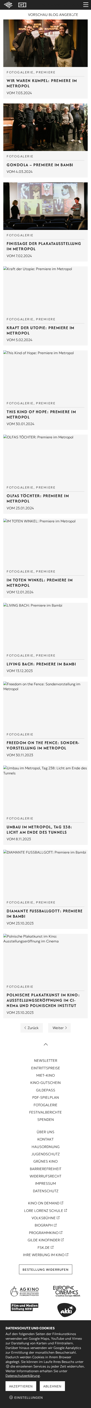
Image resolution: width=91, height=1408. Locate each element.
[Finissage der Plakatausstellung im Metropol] (45, 206)
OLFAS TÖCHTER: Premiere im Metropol (38, 498)
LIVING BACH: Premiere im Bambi (41, 664)
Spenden (45, 1119)
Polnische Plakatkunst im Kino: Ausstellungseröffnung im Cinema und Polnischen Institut (43, 1000)
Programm (51, 5)
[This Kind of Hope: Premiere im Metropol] (45, 374)
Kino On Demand (43, 1203)
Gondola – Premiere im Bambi (40, 165)
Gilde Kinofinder (44, 1240)
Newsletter (45, 1060)
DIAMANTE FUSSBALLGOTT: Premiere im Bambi (45, 913)
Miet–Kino (45, 1075)
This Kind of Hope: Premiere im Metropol (41, 414)
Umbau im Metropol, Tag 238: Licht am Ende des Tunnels (39, 829)
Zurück (33, 1028)
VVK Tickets (22, 5)
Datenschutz (45, 1191)
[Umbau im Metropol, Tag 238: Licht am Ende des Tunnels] (45, 789)
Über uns (45, 1132)
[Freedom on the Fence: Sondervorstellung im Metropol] (45, 705)
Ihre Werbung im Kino (43, 1255)
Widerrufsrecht (45, 1176)
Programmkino (44, 1232)
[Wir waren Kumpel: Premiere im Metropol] (45, 43)
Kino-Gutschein (45, 1082)
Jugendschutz (45, 1154)
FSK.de (44, 1247)
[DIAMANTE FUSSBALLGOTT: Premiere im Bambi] (45, 873)
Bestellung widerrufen (46, 1270)
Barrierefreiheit (45, 1169)
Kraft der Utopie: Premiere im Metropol (40, 330)
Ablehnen (52, 1386)
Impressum (45, 1183)
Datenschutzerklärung (23, 1376)
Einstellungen (28, 1397)
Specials (71, 5)
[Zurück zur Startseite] (7, 5)
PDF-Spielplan (45, 1097)
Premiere (45, 72)
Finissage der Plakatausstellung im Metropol (44, 246)
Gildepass (45, 1090)
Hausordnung (46, 1146)
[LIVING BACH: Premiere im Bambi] (45, 626)
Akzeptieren (21, 1386)
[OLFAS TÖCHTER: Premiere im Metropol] (45, 458)
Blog (53, 14)
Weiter (58, 1028)
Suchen (73, 16)
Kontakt (45, 1139)
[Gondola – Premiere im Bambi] (45, 127)
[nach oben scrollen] (45, 1044)
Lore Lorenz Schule (43, 1210)
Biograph (44, 1225)
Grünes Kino (45, 1161)
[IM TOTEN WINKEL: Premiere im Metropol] (45, 542)
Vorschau (38, 14)
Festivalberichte (45, 1112)
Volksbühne (44, 1218)
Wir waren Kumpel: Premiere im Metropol (42, 83)
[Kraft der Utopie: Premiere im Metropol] (45, 290)
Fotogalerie (20, 72)
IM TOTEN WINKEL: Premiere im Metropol (40, 582)
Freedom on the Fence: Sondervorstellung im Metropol (43, 745)
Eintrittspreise (45, 1068)
